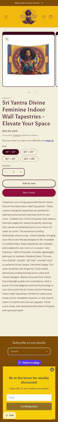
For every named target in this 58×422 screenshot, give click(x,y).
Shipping (16, 135)
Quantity (6, 166)
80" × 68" (11, 159)
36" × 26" (11, 152)
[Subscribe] (46, 351)
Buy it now (29, 192)
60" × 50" (29, 152)
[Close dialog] (52, 369)
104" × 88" (29, 159)
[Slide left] (22, 92)
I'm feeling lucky (29, 406)
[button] (6, 16)
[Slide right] (35, 92)
